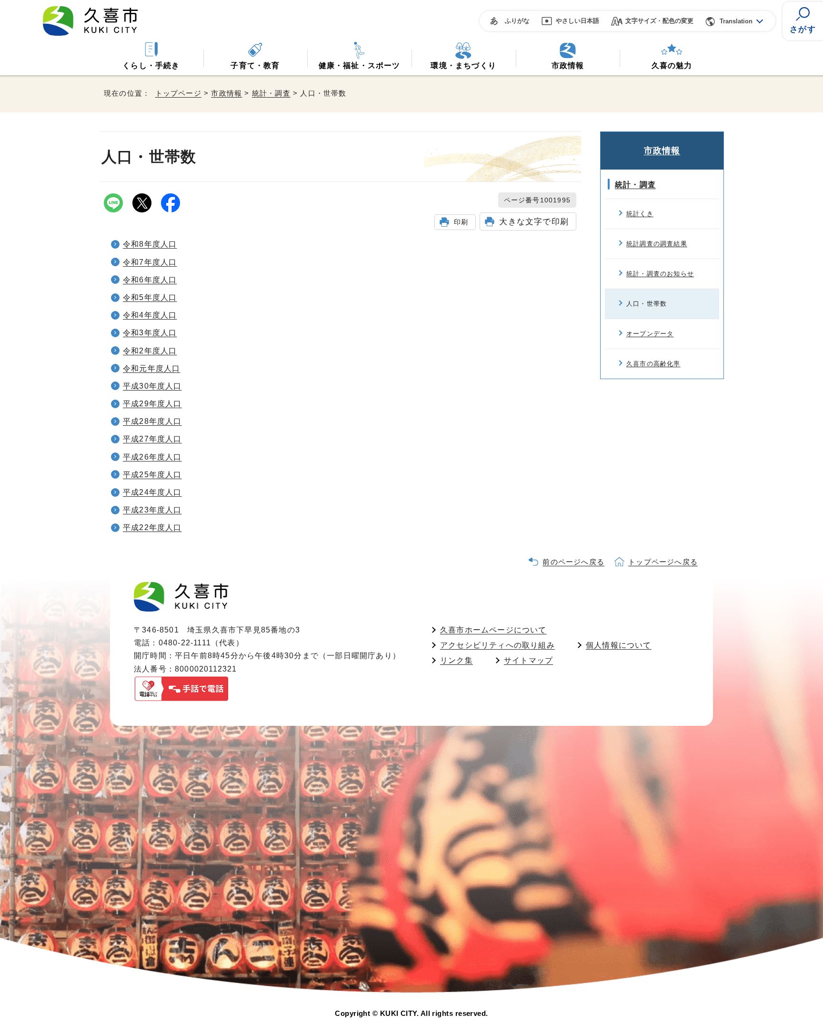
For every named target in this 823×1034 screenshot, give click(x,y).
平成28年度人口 (152, 421)
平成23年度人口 (152, 510)
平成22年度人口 (152, 527)
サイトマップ (528, 660)
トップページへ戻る (663, 562)
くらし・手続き (151, 65)
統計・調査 (271, 93)
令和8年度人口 (150, 244)
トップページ (178, 93)
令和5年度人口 (150, 297)
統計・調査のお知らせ (660, 273)
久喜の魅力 (672, 65)
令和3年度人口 (150, 333)
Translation (736, 21)
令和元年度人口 (151, 368)
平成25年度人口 (152, 475)
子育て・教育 (255, 65)
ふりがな (517, 20)
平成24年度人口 (152, 492)
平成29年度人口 (152, 404)
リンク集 (456, 660)
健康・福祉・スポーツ (360, 65)
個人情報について (619, 645)
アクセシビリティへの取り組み (497, 645)
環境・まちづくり (463, 65)
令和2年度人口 (150, 351)
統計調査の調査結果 (656, 243)
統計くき (639, 213)
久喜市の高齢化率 (653, 363)
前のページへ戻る (573, 562)
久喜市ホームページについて (493, 630)
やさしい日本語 (577, 20)
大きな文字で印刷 (534, 221)
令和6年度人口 (150, 280)
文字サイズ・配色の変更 (659, 20)
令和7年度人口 (150, 262)
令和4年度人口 (150, 315)
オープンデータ (649, 333)
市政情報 (568, 65)
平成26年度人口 (152, 457)
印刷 (461, 222)
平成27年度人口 (152, 439)
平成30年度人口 (152, 386)
